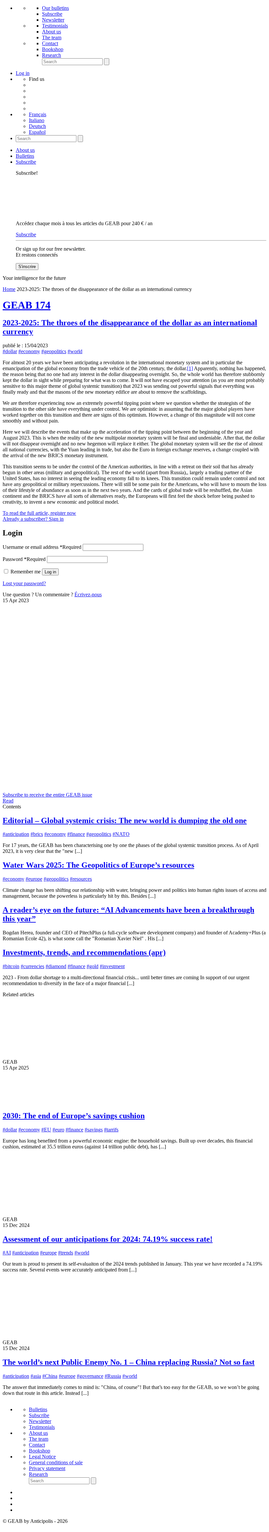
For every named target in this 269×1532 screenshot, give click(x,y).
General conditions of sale (56, 1462)
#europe (34, 879)
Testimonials (55, 25)
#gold (92, 966)
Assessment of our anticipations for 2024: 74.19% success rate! (108, 1239)
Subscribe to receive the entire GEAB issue (47, 795)
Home (9, 289)
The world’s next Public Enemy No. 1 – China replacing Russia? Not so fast (129, 1362)
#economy (29, 351)
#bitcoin (11, 966)
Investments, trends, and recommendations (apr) (84, 952)
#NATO (121, 834)
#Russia (113, 1376)
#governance (90, 1376)
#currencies (32, 966)
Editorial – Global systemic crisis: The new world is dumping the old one (125, 820)
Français (37, 114)
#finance (76, 834)
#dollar (10, 351)
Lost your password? (24, 583)
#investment (112, 966)
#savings (94, 1129)
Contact (50, 43)
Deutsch (37, 126)
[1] (190, 368)
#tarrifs (111, 1129)
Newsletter (53, 20)
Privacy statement (47, 1468)
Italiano (36, 120)
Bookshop (52, 49)
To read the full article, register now (39, 513)
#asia (36, 1376)
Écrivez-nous (88, 594)
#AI (7, 1252)
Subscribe (52, 14)
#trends (65, 1252)
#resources (81, 879)
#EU (46, 1129)
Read (8, 800)
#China (49, 1376)
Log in (50, 571)
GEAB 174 (27, 305)
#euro (58, 1129)
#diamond (56, 966)
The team (51, 37)
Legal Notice (42, 1456)
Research (51, 55)
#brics (37, 834)
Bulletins (25, 156)
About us (51, 31)
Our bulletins (55, 8)
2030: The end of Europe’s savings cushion (74, 1115)
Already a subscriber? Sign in (33, 519)
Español (37, 132)
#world (75, 351)
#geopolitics (53, 351)
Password (24, 559)
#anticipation (16, 834)
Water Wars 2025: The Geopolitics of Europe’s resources (98, 865)
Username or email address (42, 547)
